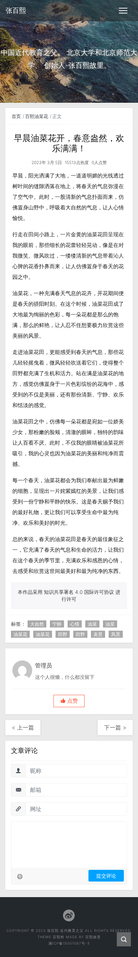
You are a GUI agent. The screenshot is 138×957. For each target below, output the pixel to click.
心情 (74, 624)
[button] (69, 701)
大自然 (37, 624)
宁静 (57, 624)
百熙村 (58, 937)
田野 (62, 634)
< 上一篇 (23, 727)
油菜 (92, 624)
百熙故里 (93, 937)
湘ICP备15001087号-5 (69, 943)
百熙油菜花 (36, 116)
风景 (115, 634)
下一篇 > (115, 727)
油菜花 (20, 634)
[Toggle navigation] (123, 10)
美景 (98, 634)
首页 (16, 116)
